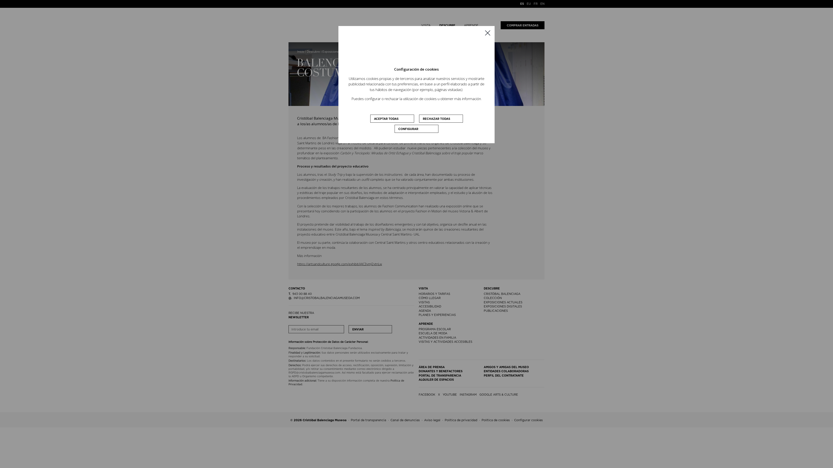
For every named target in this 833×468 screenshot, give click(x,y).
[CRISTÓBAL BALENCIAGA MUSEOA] (416, 50)
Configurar (408, 129)
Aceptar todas (386, 119)
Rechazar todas (436, 119)
